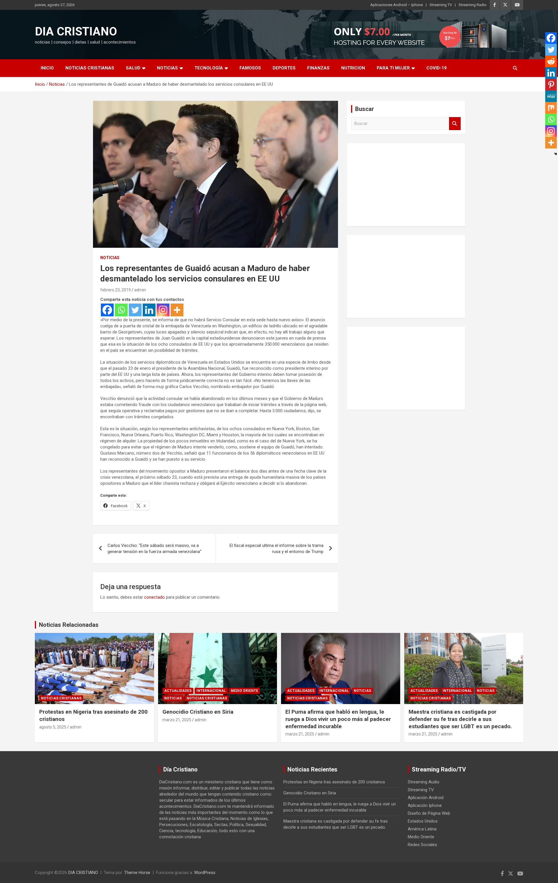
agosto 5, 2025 (52, 727)
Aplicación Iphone (425, 805)
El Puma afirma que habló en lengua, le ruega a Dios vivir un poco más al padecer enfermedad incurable (338, 718)
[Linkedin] (149, 310)
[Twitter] (135, 310)
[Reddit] (551, 61)
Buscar (455, 123)
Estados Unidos (423, 821)
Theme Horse (137, 872)
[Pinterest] (551, 84)
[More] (177, 310)
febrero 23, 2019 (115, 290)
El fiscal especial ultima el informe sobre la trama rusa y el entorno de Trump (276, 548)
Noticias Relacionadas (69, 624)
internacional (211, 691)
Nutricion (353, 68)
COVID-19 (436, 68)
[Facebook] (107, 310)
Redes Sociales (422, 844)
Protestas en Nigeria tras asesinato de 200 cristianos (334, 782)
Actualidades (178, 691)
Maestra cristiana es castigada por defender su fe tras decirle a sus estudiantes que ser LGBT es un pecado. (460, 718)
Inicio (47, 68)
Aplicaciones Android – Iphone (396, 5)
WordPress (204, 872)
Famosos (250, 68)
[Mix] (551, 108)
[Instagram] (163, 310)
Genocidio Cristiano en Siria (197, 711)
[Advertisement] (406, 184)
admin (140, 290)
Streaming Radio (473, 5)
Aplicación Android (425, 797)
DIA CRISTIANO (76, 31)
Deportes (284, 68)
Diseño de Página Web (429, 813)
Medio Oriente (244, 691)
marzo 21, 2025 (176, 719)
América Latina (422, 829)
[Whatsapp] (121, 310)
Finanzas (318, 68)
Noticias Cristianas (89, 68)
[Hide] (555, 154)
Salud (133, 68)
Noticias (167, 68)
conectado (154, 597)
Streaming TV (441, 5)
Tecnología (208, 68)
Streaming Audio (423, 782)
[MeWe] (551, 96)
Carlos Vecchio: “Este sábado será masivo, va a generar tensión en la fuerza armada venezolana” (154, 548)
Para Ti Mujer (393, 68)
